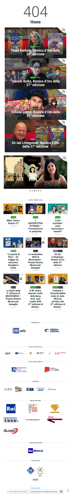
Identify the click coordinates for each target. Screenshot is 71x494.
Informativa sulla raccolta (18, 492)
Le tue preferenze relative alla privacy (43, 492)
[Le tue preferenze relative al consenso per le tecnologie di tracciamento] (68, 491)
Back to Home (35, 488)
